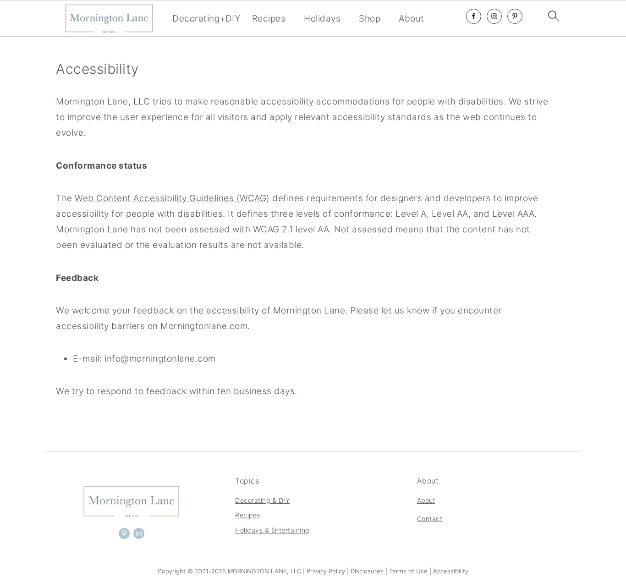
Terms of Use (408, 571)
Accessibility (450, 571)
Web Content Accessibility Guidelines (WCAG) (172, 198)
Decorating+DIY (206, 19)
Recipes (269, 19)
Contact (430, 518)
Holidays (322, 19)
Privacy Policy (326, 571)
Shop (369, 19)
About (411, 19)
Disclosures (367, 571)
